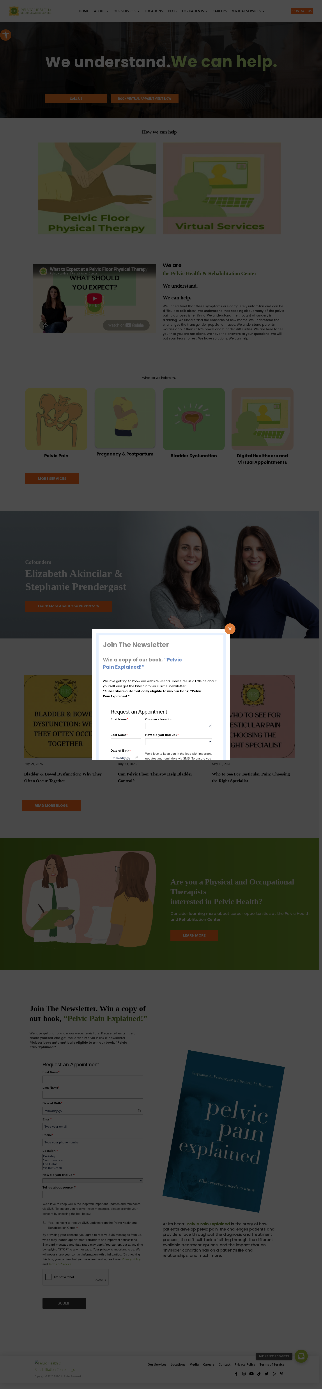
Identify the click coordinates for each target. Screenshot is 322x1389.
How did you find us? (162, 735)
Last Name (119, 735)
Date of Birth (121, 750)
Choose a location (159, 719)
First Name (119, 719)
